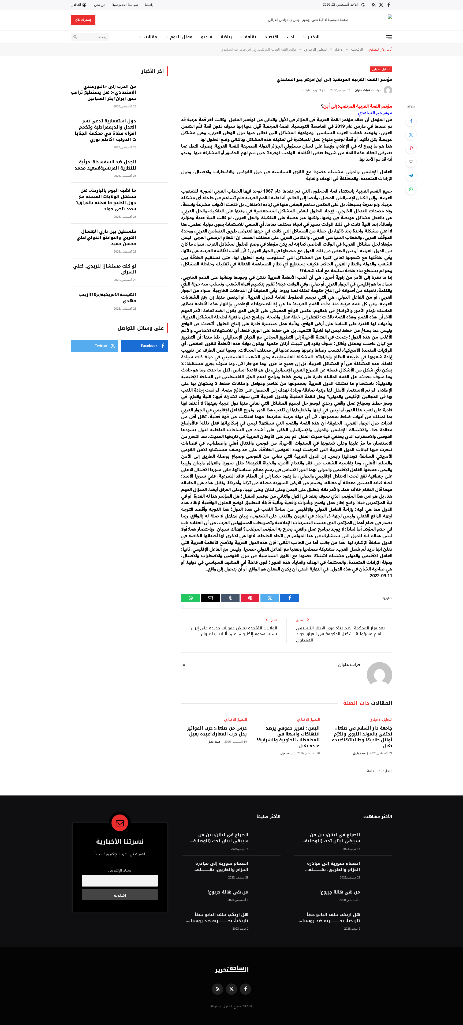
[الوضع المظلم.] (363, 5)
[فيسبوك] (411, 121)
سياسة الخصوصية (125, 5)
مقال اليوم (181, 37)
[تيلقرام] (411, 175)
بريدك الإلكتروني (119, 870)
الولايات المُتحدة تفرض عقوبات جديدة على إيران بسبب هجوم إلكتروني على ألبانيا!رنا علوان (234, 631)
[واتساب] (411, 189)
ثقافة (250, 37)
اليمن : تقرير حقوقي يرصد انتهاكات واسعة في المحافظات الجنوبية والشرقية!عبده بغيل (288, 737)
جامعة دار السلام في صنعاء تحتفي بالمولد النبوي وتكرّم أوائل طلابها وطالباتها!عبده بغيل (362, 737)
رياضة (226, 37)
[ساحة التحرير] (375, 20)
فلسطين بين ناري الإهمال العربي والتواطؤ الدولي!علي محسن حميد (106, 237)
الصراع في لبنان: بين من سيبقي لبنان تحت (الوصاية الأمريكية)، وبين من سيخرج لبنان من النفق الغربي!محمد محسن (330, 838)
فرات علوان (362, 90)
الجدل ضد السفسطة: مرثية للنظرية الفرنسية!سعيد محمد (105, 165)
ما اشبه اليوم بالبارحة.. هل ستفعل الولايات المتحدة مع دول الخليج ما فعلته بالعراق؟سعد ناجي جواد (106, 199)
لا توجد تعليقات (311, 90)
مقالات (150, 37)
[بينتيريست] (411, 148)
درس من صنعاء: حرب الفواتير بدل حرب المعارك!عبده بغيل (217, 731)
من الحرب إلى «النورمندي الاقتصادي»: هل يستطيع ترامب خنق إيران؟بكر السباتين (103, 93)
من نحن (99, 5)
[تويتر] (411, 134)
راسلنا (149, 5)
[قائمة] (389, 37)
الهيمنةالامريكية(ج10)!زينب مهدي (107, 298)
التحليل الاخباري (381, 69)
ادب (290, 37)
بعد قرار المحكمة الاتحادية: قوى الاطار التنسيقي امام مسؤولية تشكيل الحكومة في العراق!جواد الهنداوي (340, 634)
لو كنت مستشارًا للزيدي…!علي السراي (104, 269)
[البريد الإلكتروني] (411, 162)
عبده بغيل (359, 753)
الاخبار (314, 37)
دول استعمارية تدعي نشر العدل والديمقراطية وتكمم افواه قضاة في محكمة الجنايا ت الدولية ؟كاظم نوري (105, 130)
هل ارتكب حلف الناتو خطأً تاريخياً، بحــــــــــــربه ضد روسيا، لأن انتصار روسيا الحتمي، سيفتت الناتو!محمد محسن (330, 918)
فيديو (206, 37)
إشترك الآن (83, 20)
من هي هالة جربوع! (339, 892)
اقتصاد (271, 37)
